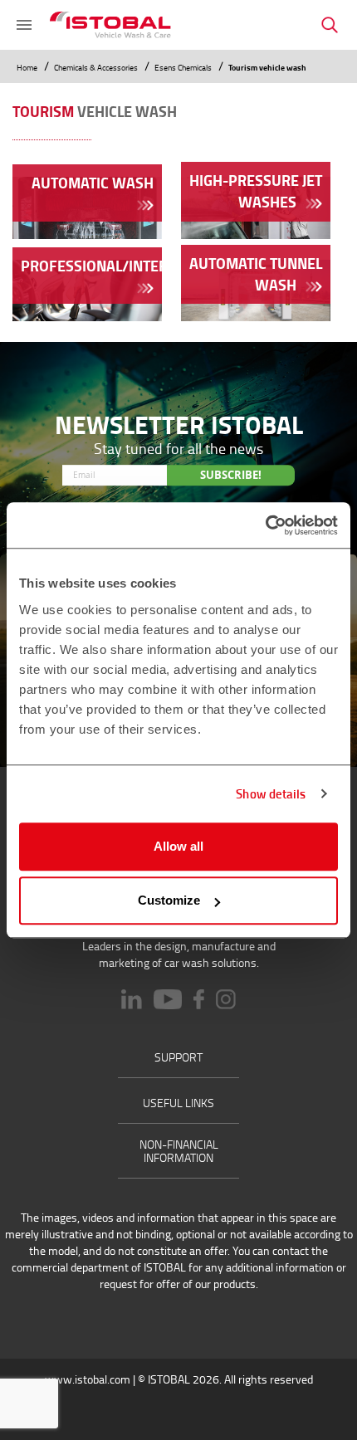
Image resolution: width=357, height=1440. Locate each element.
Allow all (178, 846)
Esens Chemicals (183, 67)
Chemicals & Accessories (96, 67)
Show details (271, 793)
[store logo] (110, 25)
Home (28, 67)
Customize (169, 900)
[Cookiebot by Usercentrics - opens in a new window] (265, 525)
